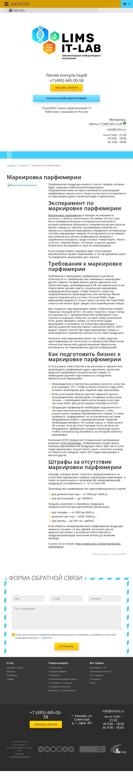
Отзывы (10, 679)
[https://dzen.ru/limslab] (53, 749)
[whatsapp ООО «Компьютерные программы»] (124, 123)
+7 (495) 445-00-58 (46, 715)
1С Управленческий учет (59, 686)
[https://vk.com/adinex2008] (41, 749)
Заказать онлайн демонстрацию (66, 98)
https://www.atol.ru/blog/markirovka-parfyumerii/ (84, 545)
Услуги (93, 683)
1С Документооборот (57, 671)
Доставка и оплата (15, 667)
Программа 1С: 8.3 (98, 667)
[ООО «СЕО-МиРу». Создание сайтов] (118, 749)
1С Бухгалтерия (55, 667)
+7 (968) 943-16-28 (110, 124)
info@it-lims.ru (116, 129)
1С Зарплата (54, 675)
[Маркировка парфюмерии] (25, 185)
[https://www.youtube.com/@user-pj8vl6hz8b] (47, 749)
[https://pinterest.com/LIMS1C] (65, 749)
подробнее (46, 637)
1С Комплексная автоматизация (62, 679)
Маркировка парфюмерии (65, 215)
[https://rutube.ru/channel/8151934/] (59, 749)
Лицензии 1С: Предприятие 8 (62, 690)
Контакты (11, 671)
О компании (12, 675)
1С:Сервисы (95, 679)
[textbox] (87, 409)
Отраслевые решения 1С (101, 671)
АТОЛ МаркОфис (71, 443)
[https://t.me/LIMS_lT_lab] (71, 749)
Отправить (66, 646)
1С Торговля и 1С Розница (60, 683)
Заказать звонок (66, 87)
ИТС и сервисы (96, 675)
